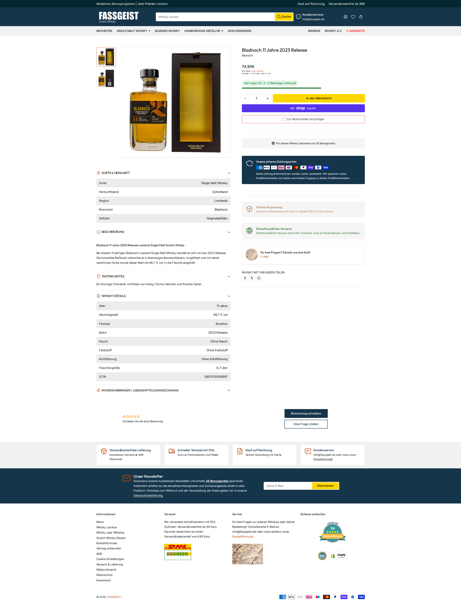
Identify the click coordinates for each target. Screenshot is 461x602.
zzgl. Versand (257, 71)
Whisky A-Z (333, 31)
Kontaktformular (323, 459)
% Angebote (355, 31)
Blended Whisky (167, 31)
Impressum (103, 580)
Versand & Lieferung (109, 564)
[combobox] (225, 16)
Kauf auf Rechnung (311, 4)
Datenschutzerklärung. (148, 495)
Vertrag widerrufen (108, 548)
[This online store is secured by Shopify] (338, 555)
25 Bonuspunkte (217, 481)
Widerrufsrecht (106, 569)
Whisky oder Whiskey (110, 532)
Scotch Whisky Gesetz (111, 538)
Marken (314, 31)
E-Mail (264, 256)
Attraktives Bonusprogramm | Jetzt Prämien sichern (132, 4)
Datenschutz (104, 575)
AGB (99, 554)
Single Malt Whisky (132, 31)
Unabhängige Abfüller (202, 31)
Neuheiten (104, 31)
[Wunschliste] (353, 17)
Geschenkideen (239, 31)
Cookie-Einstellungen (110, 559)
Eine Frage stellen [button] (306, 424)
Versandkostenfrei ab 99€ (346, 4)
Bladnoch (247, 55)
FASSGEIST (114, 596)
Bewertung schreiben (306, 413)
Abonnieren (325, 485)
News (100, 522)
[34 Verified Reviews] (333, 548)
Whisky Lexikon (106, 527)
